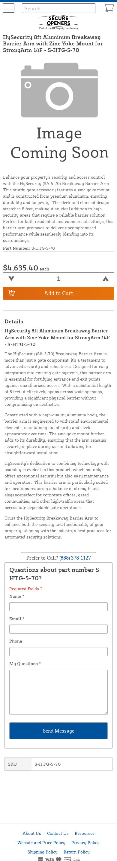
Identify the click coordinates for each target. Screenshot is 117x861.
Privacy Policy (85, 842)
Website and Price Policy (41, 842)
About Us (31, 833)
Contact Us (58, 833)
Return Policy (77, 851)
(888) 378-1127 (74, 558)
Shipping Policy (43, 851)
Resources (84, 833)
